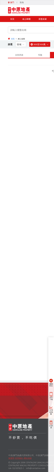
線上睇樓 (26, 19)
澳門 (12, 2)
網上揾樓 (21, 39)
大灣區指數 (51, 412)
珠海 (22, 2)
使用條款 (19, 458)
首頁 (12, 19)
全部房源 (19, 55)
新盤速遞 (43, 19)
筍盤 (40, 55)
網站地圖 (28, 458)
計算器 (51, 426)
